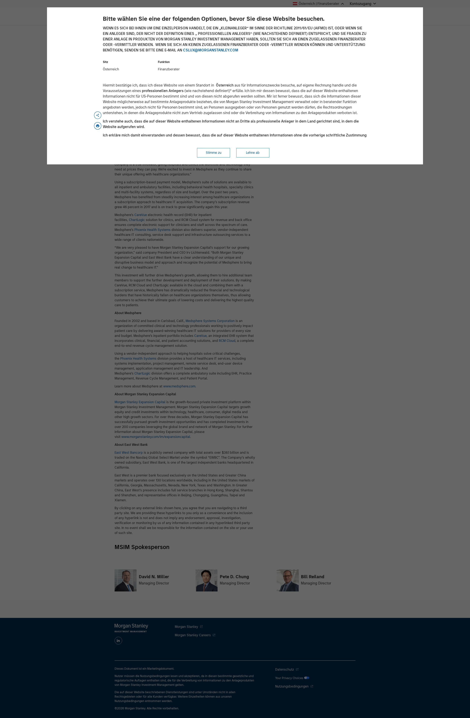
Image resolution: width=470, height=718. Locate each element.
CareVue (140, 215)
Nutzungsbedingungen (292, 686)
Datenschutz (284, 669)
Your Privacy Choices (289, 678)
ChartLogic (137, 220)
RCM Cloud (227, 341)
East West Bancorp (129, 453)
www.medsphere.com (179, 386)
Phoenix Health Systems (152, 230)
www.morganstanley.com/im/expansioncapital (155, 437)
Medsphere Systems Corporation (210, 321)
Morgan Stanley (186, 627)
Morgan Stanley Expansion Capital (140, 402)
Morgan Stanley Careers (193, 635)
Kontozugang (360, 3)
